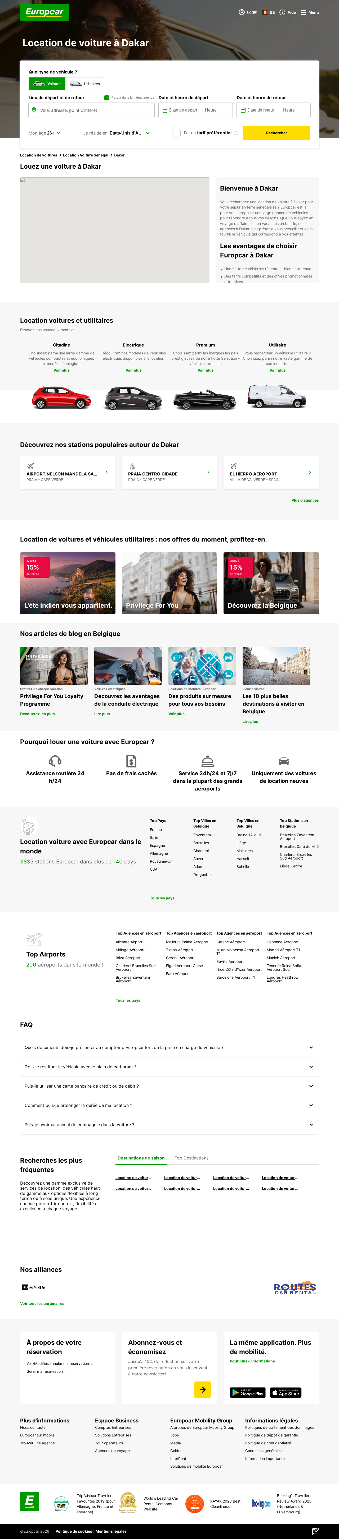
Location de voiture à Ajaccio (280, 1188)
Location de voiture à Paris (231, 1188)
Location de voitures (38, 155)
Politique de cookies (74, 1531)
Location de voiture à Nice (182, 1188)
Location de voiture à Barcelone (133, 1177)
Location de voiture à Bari (182, 1177)
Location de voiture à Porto (133, 1188)
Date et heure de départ (183, 97)
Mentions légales (111, 1531)
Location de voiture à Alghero (280, 1177)
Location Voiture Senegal (85, 155)
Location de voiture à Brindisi (231, 1177)
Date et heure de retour (261, 97)
